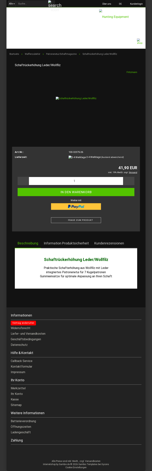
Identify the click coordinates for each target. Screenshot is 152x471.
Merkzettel (18, 388)
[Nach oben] (141, 465)
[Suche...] (51, 3)
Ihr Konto (17, 394)
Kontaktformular (21, 366)
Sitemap (16, 405)
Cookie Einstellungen (76, 467)
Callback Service (21, 361)
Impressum (18, 372)
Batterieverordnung (23, 421)
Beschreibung (28, 243)
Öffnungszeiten (21, 426)
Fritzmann (132, 72)
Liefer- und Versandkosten (28, 333)
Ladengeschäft (21, 432)
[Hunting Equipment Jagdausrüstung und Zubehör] (122, 17)
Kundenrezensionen (109, 243)
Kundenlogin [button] (136, 4)
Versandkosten (92, 461)
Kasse (15, 399)
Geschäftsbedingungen (26, 339)
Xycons (105, 464)
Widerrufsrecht (20, 328)
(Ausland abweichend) (112, 157)
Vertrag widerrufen (23, 323)
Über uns (106, 4)
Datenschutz (19, 345)
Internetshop (49, 464)
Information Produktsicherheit (66, 243)
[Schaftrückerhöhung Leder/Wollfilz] (76, 98)
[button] (119, 3)
